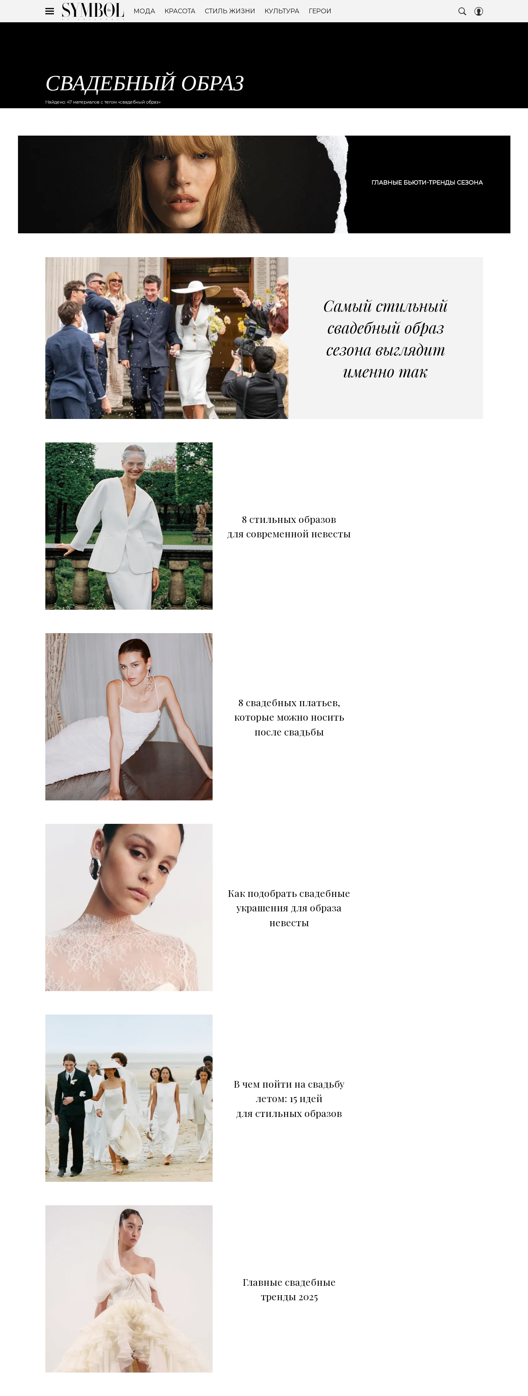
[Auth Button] (478, 11)
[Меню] (49, 11)
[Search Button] (462, 11)
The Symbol (93, 11)
